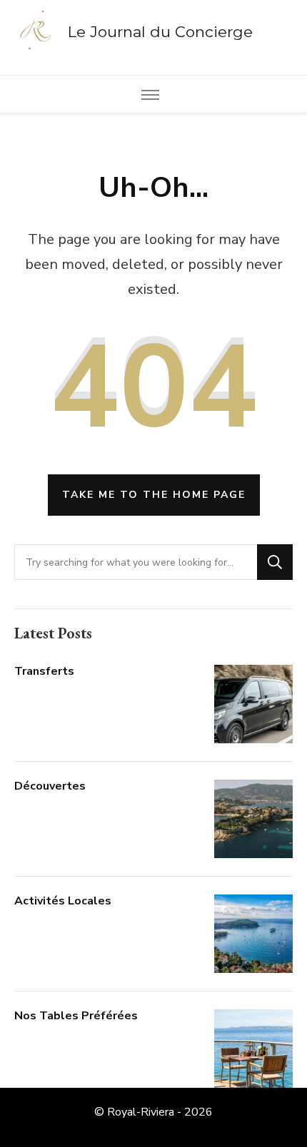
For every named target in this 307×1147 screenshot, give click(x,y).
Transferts (44, 671)
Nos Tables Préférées (76, 1016)
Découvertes (50, 786)
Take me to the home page (154, 494)
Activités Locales (62, 901)
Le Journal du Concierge (160, 32)
